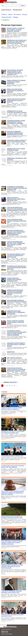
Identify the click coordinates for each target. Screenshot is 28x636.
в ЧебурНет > (5, 20)
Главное (4, 14)
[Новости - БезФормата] (8, 2)
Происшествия (6, 17)
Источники (17, 14)
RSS (11, 633)
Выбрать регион (4, 632)
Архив (10, 14)
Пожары (15, 17)
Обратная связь (4, 631)
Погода (24, 14)
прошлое (13, 382)
